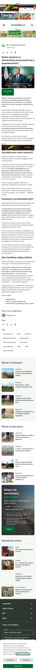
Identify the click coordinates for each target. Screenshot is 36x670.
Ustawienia (26, 660)
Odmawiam (10, 660)
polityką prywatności (23, 654)
